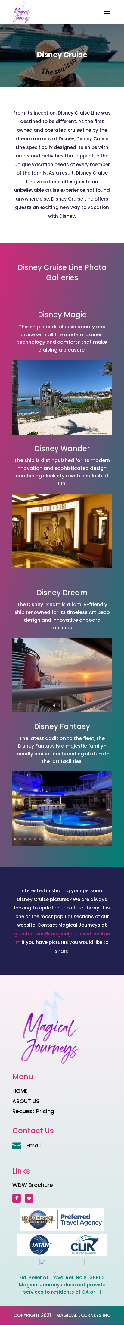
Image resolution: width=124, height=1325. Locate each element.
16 (91, 839)
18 (102, 839)
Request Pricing (33, 1111)
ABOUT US (25, 1101)
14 (81, 839)
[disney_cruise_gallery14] (62, 566)
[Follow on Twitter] (29, 1198)
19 (107, 839)
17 (96, 839)
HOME (20, 1091)
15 (86, 839)
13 (76, 839)
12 (71, 839)
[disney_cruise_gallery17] (62, 433)
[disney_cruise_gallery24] (62, 844)
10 (61, 839)
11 (66, 839)
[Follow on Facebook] (16, 1198)
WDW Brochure (32, 1185)
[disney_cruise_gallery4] (62, 710)
